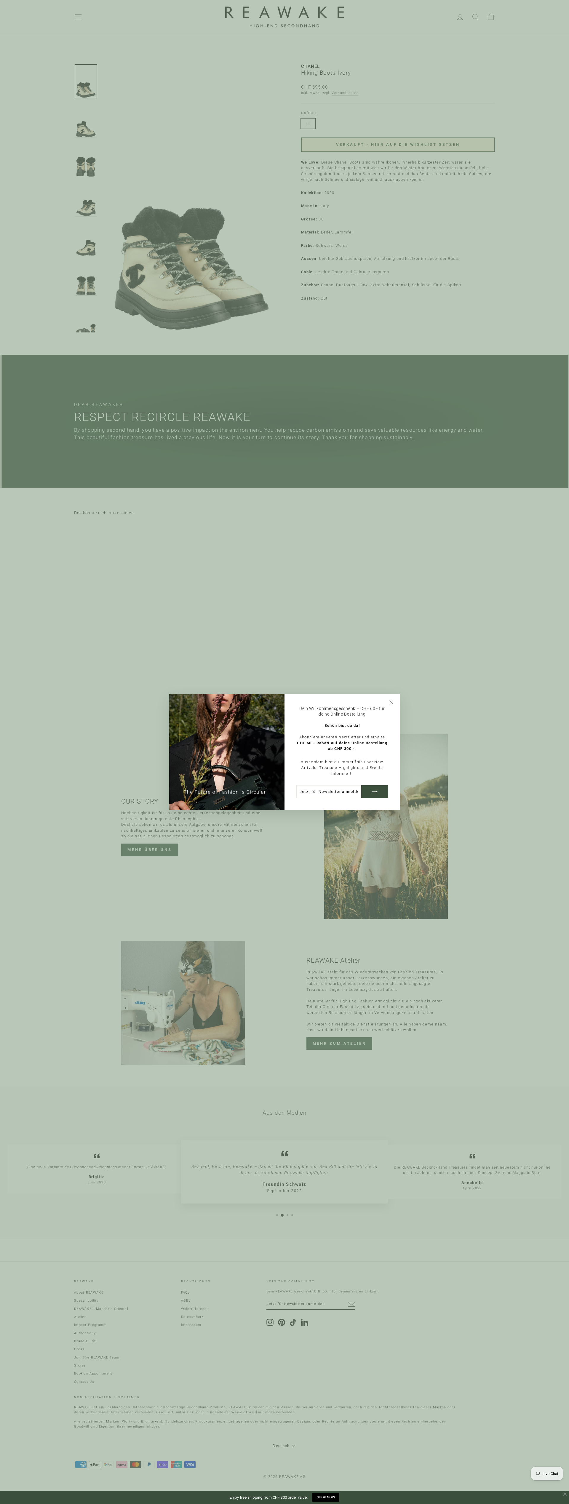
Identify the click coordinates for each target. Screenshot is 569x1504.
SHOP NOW (326, 1497)
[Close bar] (565, 1494)
